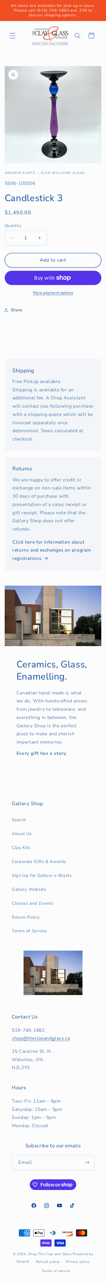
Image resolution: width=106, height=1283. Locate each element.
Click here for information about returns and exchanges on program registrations (51, 550)
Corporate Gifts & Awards (39, 861)
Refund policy (48, 1261)
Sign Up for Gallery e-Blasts (42, 875)
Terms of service (56, 1270)
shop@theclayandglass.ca (41, 1038)
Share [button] (17, 310)
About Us (22, 834)
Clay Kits (21, 847)
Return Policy (26, 917)
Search (19, 820)
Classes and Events (32, 903)
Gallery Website (29, 889)
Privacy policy (78, 1261)
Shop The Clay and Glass (50, 1254)
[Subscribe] (87, 1162)
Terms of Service (29, 931)
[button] (12, 35)
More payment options (53, 292)
